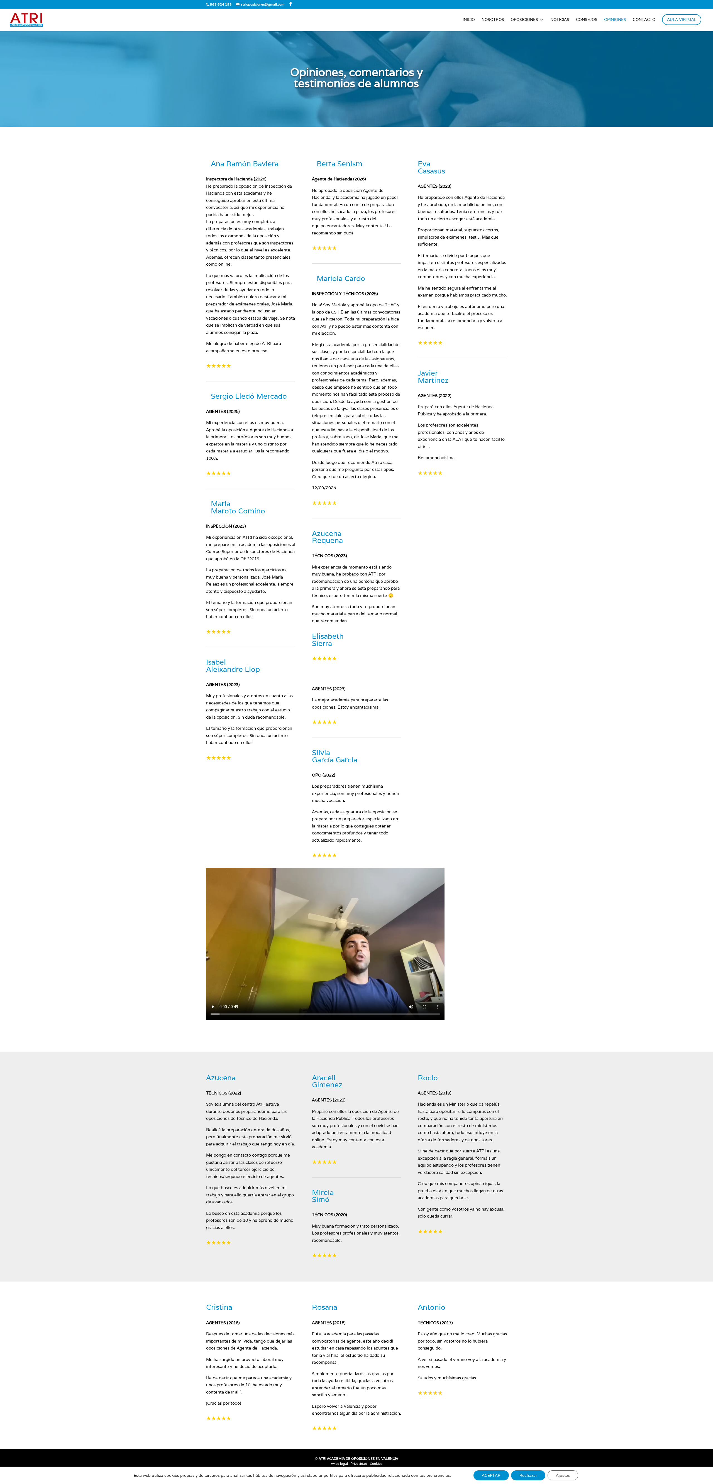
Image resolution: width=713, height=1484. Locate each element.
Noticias (559, 20)
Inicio (469, 20)
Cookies (376, 1463)
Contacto (644, 20)
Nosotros (493, 20)
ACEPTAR (491, 1475)
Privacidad (358, 1463)
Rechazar (528, 1475)
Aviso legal (339, 1463)
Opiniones (615, 20)
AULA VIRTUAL (681, 19)
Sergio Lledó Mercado (249, 396)
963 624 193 (221, 4)
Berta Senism (339, 163)
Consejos (586, 20)
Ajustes (563, 1475)
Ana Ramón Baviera (245, 163)
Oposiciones (524, 20)
